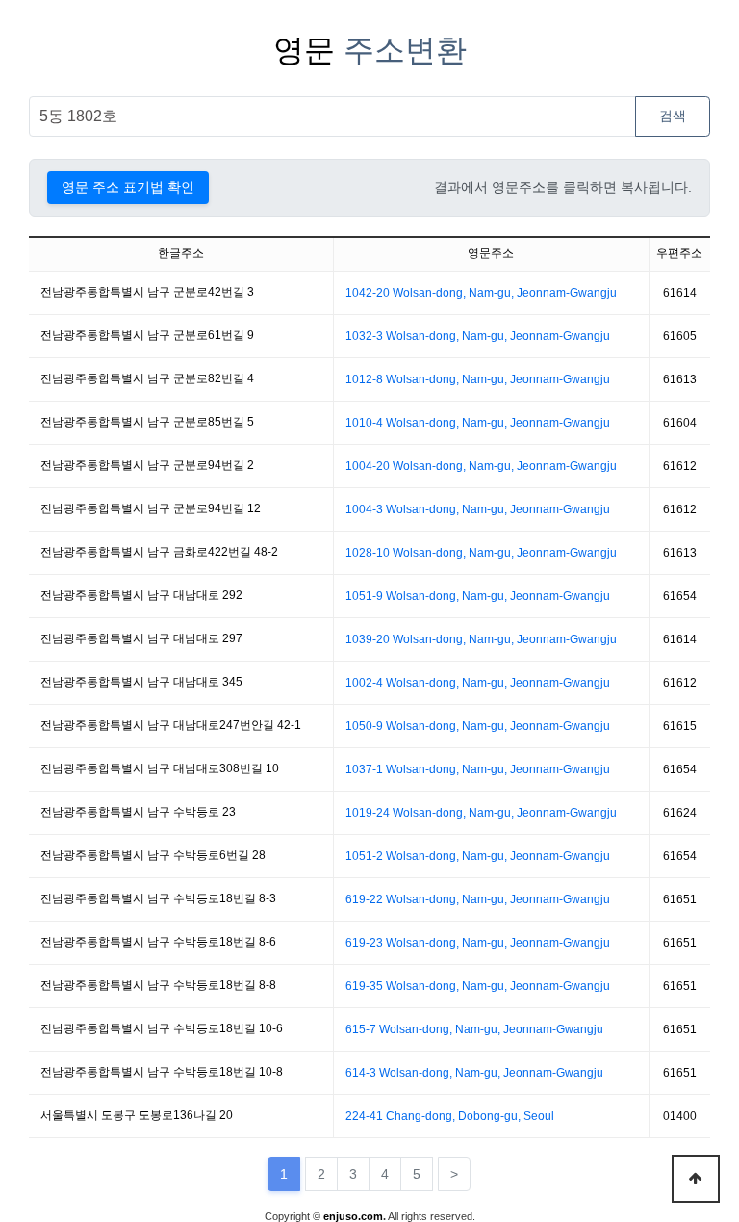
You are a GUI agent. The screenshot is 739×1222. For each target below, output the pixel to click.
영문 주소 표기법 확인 (128, 187)
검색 (672, 116)
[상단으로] (696, 1179)
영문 (370, 50)
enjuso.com (353, 1216)
